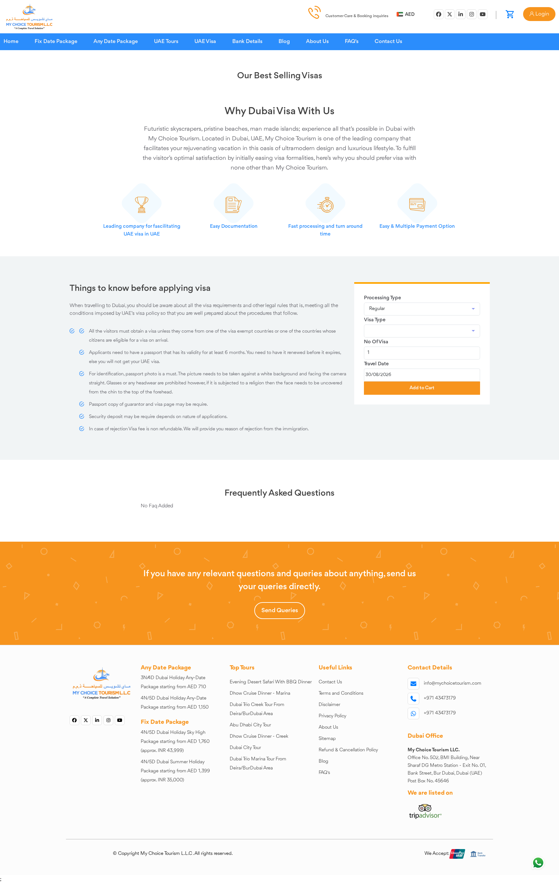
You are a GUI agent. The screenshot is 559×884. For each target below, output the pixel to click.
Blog (284, 41)
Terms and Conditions (341, 693)
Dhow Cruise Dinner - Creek (259, 736)
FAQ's (351, 41)
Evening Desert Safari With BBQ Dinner (271, 682)
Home (11, 41)
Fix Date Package (56, 41)
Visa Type (375, 320)
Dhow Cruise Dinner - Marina (260, 693)
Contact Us (388, 41)
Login (541, 14)
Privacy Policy (332, 716)
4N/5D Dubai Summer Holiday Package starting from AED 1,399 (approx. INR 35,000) (175, 771)
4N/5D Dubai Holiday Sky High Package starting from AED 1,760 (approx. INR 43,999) (175, 741)
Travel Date (376, 364)
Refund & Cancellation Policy (348, 750)
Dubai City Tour (245, 748)
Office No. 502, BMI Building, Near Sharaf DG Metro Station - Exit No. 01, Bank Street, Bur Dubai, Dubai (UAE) (447, 766)
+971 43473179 (440, 698)
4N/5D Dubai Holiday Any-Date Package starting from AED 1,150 (175, 703)
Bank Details (247, 41)
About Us (317, 41)
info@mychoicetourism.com (452, 683)
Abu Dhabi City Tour (250, 725)
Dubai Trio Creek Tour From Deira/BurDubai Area (257, 709)
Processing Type (382, 298)
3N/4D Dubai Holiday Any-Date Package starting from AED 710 (173, 683)
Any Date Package (115, 41)
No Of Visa (376, 342)
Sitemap (327, 738)
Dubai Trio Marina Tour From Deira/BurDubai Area (258, 764)
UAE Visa (205, 41)
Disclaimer (329, 704)
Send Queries (279, 610)
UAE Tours (166, 41)
